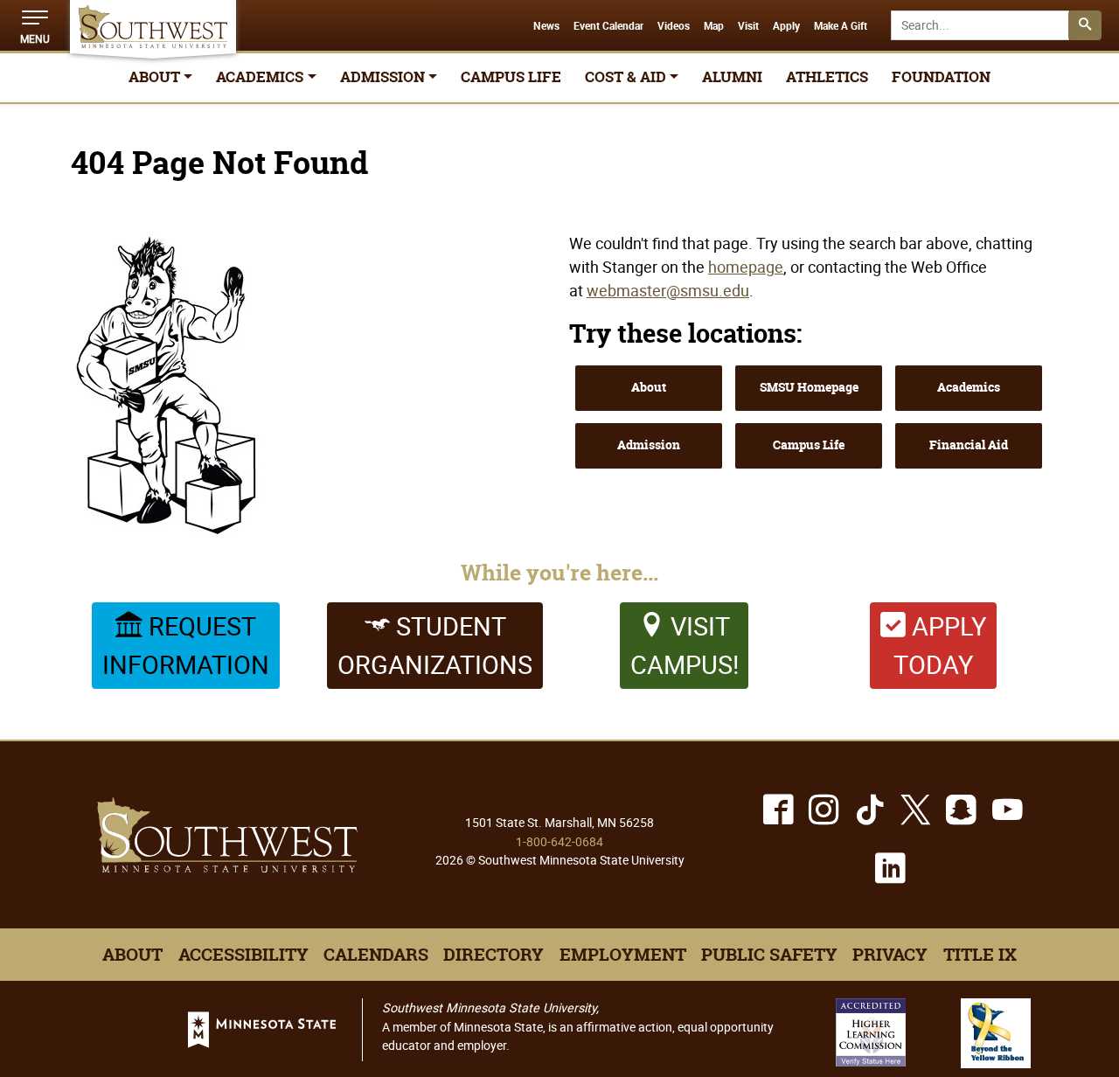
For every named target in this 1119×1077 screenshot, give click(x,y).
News (546, 26)
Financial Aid (968, 445)
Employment (623, 954)
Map (714, 26)
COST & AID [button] (625, 77)
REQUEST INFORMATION (185, 644)
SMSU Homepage (809, 387)
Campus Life (808, 445)
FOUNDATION (941, 77)
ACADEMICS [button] (259, 77)
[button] (35, 25)
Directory (493, 954)
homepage (745, 266)
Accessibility (243, 954)
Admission (648, 445)
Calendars (375, 954)
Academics (968, 387)
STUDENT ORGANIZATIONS (434, 644)
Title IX (980, 954)
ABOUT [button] (154, 77)
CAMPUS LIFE (511, 77)
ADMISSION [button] (382, 77)
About (648, 387)
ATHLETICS (827, 77)
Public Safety (769, 954)
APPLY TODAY (939, 644)
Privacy (890, 954)
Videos (673, 26)
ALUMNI (732, 77)
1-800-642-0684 (559, 841)
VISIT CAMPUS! (684, 644)
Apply (786, 26)
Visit (748, 26)
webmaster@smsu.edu (668, 290)
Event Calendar (608, 26)
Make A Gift (840, 26)
